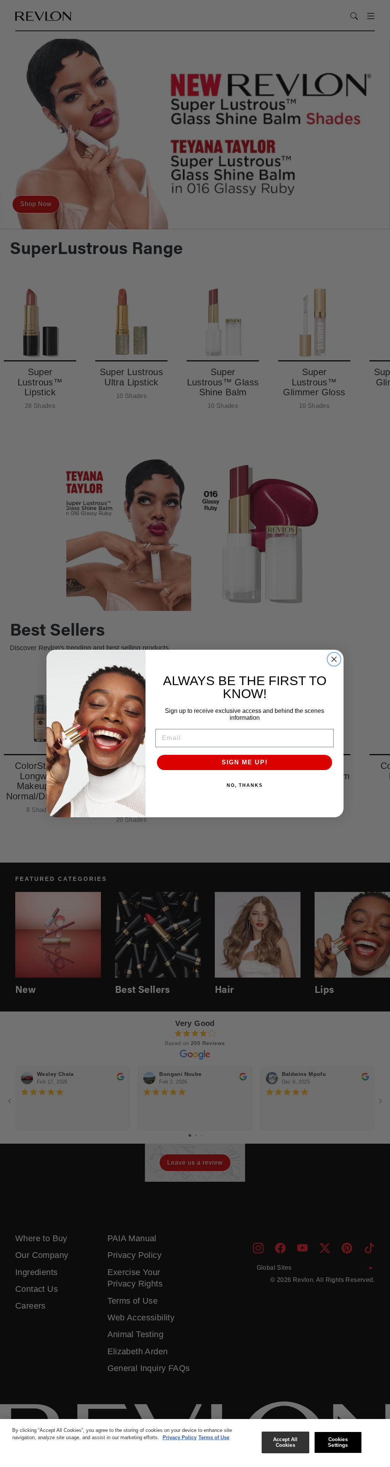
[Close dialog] (334, 659)
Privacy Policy (180, 1437)
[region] (195, 1443)
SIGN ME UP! (245, 762)
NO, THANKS (245, 785)
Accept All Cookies (285, 1442)
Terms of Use (213, 1437)
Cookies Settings (338, 1442)
